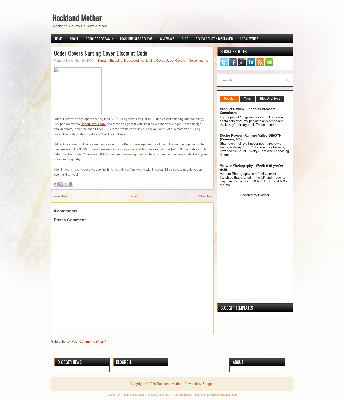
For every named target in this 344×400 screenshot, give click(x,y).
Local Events (249, 38)
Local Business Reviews (136, 38)
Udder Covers (175, 60)
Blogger (263, 195)
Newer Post (60, 196)
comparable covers (141, 149)
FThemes (126, 394)
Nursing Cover (154, 60)
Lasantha (163, 394)
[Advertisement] (251, 259)
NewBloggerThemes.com (221, 394)
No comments (198, 60)
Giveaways (167, 38)
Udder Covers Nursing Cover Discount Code (100, 53)
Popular (229, 99)
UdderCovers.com (93, 124)
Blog (185, 38)
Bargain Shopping (109, 60)
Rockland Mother (77, 17)
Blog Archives (270, 99)
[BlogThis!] (60, 184)
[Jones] (78, 114)
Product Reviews (99, 38)
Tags (247, 99)
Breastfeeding (133, 60)
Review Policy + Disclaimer (214, 38)
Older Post (205, 196)
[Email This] (56, 184)
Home (58, 38)
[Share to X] (65, 184)
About (74, 38)
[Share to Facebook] (70, 184)
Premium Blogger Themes (187, 394)
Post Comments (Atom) (89, 341)
